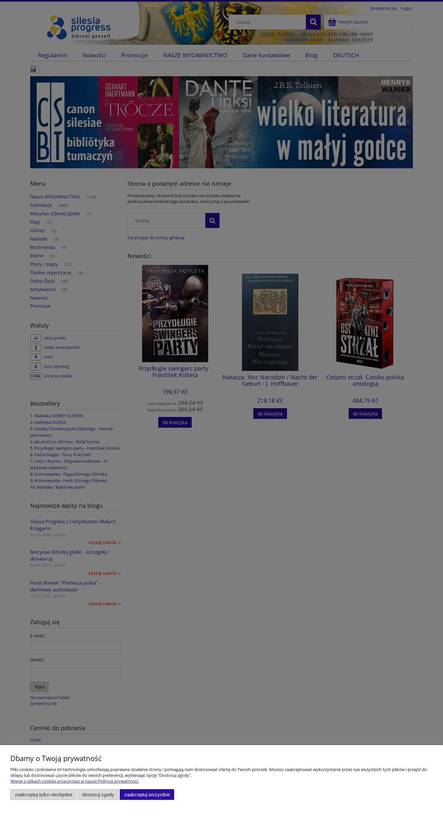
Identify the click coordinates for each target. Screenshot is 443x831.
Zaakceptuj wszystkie (147, 794)
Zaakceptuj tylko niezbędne (43, 794)
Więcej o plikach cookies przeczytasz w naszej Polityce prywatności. (74, 781)
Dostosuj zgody (98, 794)
